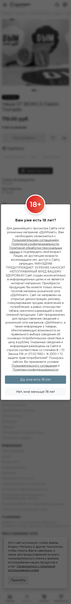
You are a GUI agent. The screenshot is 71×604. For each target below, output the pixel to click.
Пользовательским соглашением (35, 240)
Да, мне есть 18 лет (35, 379)
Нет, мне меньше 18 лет (35, 392)
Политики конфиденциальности (35, 369)
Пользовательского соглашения (34, 365)
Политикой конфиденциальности (35, 244)
